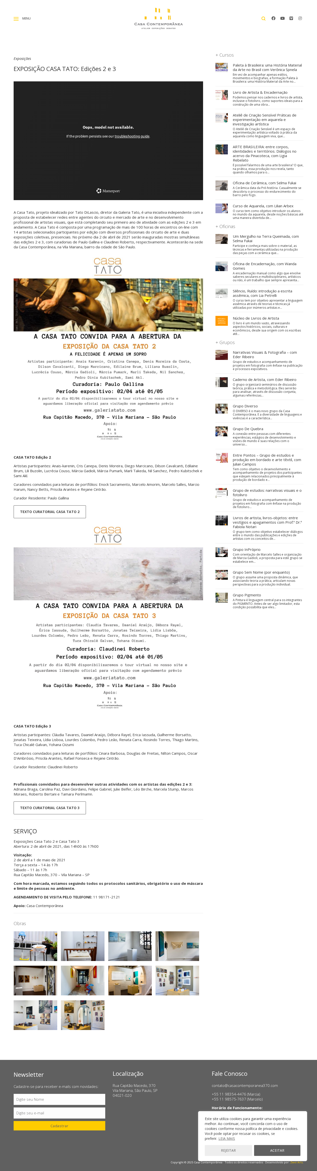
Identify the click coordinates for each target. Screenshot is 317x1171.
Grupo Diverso (245, 406)
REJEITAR (228, 1150)
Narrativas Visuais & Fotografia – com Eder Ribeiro (265, 354)
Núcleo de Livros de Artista (256, 318)
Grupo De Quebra (248, 428)
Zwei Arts (296, 1162)
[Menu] (16, 19)
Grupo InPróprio (247, 549)
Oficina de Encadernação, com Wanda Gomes (264, 265)
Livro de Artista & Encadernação (260, 92)
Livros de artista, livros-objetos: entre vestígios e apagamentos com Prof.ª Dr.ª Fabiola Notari (267, 522)
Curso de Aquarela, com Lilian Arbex (263, 206)
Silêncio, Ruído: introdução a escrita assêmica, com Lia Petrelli (262, 293)
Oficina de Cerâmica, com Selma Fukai (264, 183)
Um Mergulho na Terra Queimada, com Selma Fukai (266, 238)
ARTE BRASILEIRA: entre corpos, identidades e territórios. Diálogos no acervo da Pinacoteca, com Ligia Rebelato (264, 153)
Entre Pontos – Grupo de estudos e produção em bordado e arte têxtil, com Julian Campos (267, 459)
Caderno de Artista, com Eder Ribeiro (264, 379)
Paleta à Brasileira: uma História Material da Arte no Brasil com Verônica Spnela (267, 67)
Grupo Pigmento (247, 595)
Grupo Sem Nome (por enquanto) (261, 572)
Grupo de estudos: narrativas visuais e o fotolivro (267, 492)
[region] (252, 1136)
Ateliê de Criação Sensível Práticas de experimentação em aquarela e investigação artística (264, 119)
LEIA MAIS (226, 1138)
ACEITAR (277, 1150)
